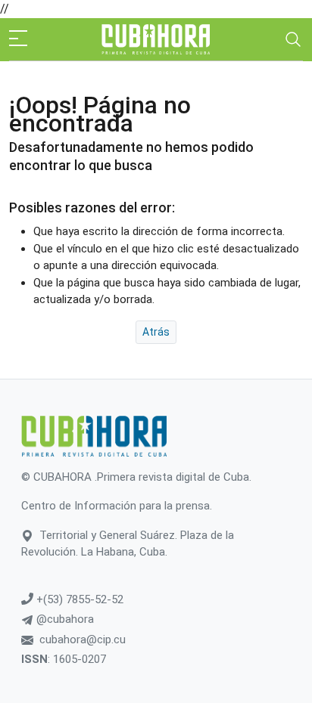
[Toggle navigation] (293, 39)
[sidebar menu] (18, 39)
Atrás (156, 332)
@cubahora (63, 619)
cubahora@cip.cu (82, 639)
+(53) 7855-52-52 (78, 599)
